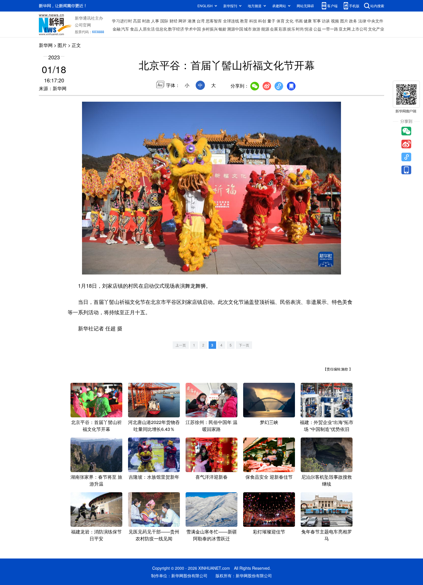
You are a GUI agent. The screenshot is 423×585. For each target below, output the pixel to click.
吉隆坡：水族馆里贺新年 (154, 477)
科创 (262, 21)
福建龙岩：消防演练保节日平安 (96, 535)
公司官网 (83, 25)
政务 (353, 21)
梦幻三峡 (269, 422)
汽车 (125, 29)
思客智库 (214, 21)
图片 (344, 21)
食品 (134, 29)
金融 (117, 29)
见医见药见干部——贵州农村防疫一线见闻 (154, 535)
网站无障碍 (305, 5)
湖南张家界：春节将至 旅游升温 (96, 480)
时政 (146, 21)
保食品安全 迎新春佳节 (269, 477)
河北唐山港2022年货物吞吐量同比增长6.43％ (154, 425)
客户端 (332, 5)
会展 (274, 29)
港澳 (192, 21)
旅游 (256, 29)
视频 (335, 21)
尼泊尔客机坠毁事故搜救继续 (326, 480)
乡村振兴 (210, 29)
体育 (281, 21)
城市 (248, 29)
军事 (317, 21)
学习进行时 (122, 21)
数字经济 (176, 29)
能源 (265, 29)
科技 (253, 21)
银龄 (222, 29)
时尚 (300, 29)
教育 (244, 21)
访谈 (326, 21)
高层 (137, 21)
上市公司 (359, 29)
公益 (317, 29)
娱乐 (291, 29)
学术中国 (193, 29)
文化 (289, 21)
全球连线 (231, 21)
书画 (299, 21)
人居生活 (147, 29)
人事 (155, 21)
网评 (182, 21)
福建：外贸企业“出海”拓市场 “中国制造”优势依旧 (326, 425)
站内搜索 (377, 5)
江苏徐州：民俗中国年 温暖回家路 (211, 425)
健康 (308, 21)
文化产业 (376, 29)
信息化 (161, 29)
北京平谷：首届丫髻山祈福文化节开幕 (96, 425)
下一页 (244, 344)
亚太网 (345, 29)
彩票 (283, 29)
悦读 (308, 29)
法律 (362, 21)
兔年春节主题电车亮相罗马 (326, 535)
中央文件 (375, 21)
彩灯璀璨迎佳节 (269, 531)
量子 (271, 21)
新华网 (46, 45)
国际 (164, 21)
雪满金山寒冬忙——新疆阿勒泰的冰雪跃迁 (211, 535)
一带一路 (330, 29)
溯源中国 (235, 29)
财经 (173, 21)
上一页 (181, 344)
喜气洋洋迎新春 (211, 477)
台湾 (201, 21)
